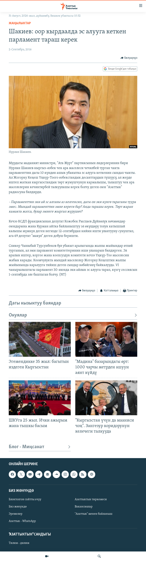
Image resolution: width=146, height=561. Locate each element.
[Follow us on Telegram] (38, 474)
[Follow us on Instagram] (65, 474)
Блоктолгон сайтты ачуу (25, 499)
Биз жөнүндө (18, 506)
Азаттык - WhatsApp (22, 521)
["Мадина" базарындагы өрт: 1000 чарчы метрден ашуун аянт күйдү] (106, 339)
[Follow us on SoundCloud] (56, 474)
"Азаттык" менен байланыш (93, 513)
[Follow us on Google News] (47, 474)
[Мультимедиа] (46, 556)
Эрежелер (15, 513)
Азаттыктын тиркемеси (91, 499)
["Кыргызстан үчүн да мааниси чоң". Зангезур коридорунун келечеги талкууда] (106, 397)
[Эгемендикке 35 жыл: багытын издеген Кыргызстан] (40, 339)
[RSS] (82, 474)
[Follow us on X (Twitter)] (21, 474)
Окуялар (18, 315)
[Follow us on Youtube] (30, 474)
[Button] (129, 57)
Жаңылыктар (20, 23)
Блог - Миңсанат (26, 447)
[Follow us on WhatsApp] (74, 474)
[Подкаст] (91, 474)
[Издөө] (99, 556)
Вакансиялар (84, 506)
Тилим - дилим (19, 543)
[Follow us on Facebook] (12, 474)
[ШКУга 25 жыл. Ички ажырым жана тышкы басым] (40, 397)
